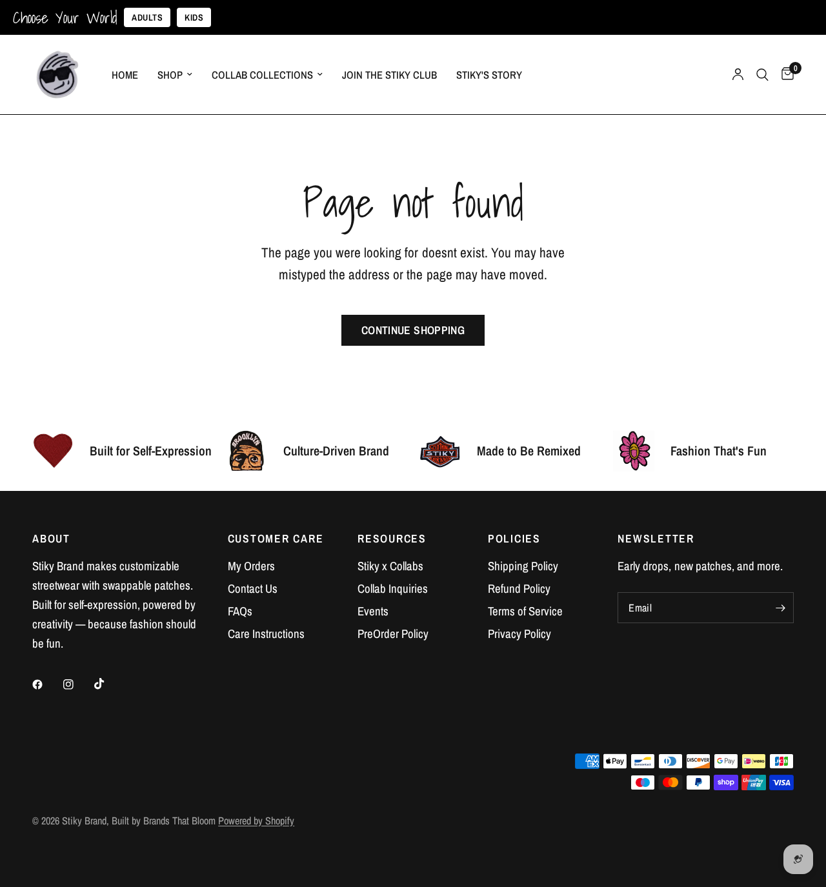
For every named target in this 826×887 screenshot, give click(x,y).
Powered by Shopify (256, 820)
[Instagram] (77, 684)
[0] (784, 74)
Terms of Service (525, 611)
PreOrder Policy (393, 634)
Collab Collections (262, 75)
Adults (147, 17)
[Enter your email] (781, 607)
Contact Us (252, 589)
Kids (194, 17)
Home (125, 75)
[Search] (762, 74)
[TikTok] (108, 684)
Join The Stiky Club (389, 75)
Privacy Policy (519, 634)
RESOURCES (392, 538)
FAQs (240, 611)
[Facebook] (46, 684)
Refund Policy (519, 589)
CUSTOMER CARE (276, 538)
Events (373, 611)
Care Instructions (266, 634)
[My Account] (738, 74)
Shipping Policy (523, 566)
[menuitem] (125, 75)
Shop (170, 75)
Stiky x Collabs (390, 566)
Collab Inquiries (393, 589)
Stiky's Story (489, 75)
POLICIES (514, 538)
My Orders (251, 566)
